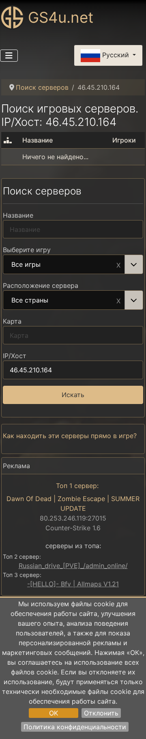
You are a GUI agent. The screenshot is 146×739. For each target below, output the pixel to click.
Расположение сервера (40, 285)
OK (53, 713)
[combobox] (73, 264)
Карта (12, 321)
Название (18, 215)
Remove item (118, 264)
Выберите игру (27, 250)
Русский (115, 55)
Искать (73, 395)
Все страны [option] (29, 300)
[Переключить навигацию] (9, 56)
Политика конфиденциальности (75, 727)
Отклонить (101, 713)
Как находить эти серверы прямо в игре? (70, 436)
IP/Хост (14, 356)
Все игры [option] (26, 264)
